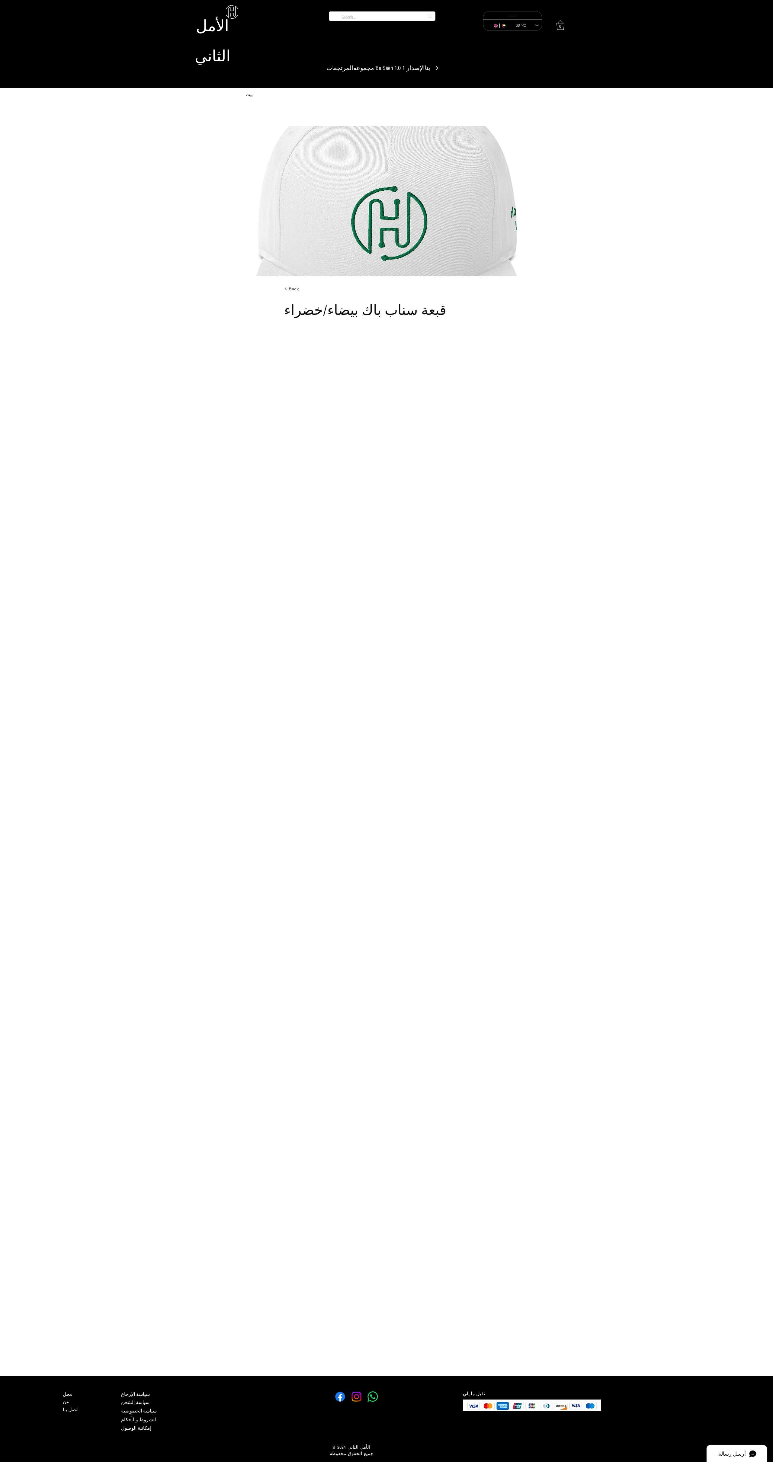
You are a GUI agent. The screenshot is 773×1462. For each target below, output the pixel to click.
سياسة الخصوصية (139, 1411)
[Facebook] (340, 1396)
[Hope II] (372, 1396)
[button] (527, 25)
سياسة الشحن (135, 1402)
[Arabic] (503, 26)
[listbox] (527, 25)
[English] (495, 26)
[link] (560, 25)
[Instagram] (356, 1396)
